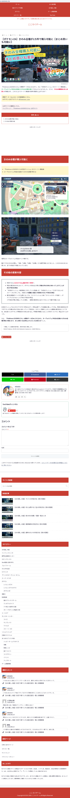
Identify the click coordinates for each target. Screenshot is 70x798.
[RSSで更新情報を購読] (25, 397)
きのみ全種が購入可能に (12, 119)
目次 (32, 115)
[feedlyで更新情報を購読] (22, 397)
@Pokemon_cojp (24, 99)
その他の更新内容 (10, 121)
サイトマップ (5, 753)
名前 (2, 448)
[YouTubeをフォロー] (19, 397)
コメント (5, 429)
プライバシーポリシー (8, 757)
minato (17, 386)
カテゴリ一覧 (5, 749)
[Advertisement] (35, 141)
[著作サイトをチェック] (16, 397)
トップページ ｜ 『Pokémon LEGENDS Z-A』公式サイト (20, 108)
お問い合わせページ (7, 745)
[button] (57, 380)
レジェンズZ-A (7, 337)
